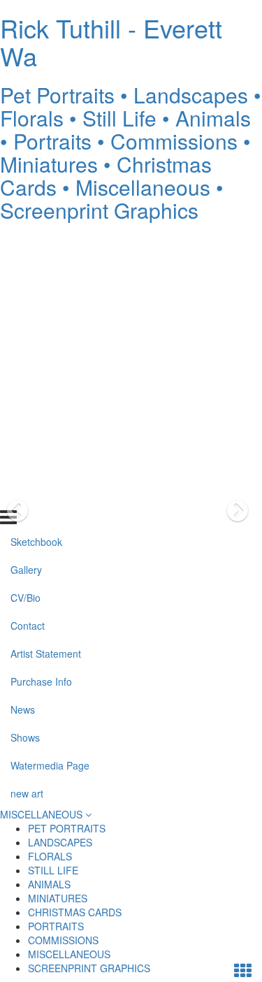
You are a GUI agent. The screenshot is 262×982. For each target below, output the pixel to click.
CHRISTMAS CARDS (75, 912)
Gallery (26, 270)
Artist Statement (45, 354)
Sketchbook (36, 243)
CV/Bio (25, 298)
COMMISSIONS (63, 940)
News (22, 410)
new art (26, 494)
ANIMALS (49, 884)
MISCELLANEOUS (42, 814)
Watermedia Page (49, 466)
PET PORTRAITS (66, 828)
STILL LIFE (53, 870)
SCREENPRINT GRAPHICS (89, 968)
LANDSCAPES (60, 842)
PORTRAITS (56, 926)
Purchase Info (41, 382)
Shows (25, 438)
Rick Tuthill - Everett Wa (111, 41)
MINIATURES (57, 898)
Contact (27, 326)
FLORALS (50, 856)
